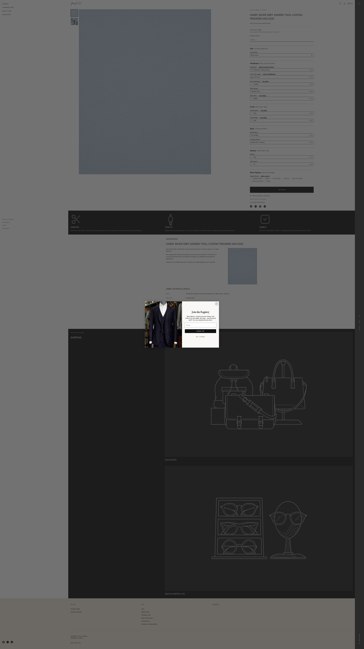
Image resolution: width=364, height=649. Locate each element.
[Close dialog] (216, 303)
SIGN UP (200, 331)
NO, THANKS (200, 336)
